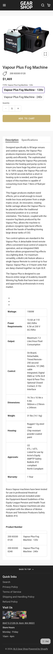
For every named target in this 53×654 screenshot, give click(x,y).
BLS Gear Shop (20, 649)
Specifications (29, 140)
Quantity (6, 103)
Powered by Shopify (38, 649)
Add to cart (26, 118)
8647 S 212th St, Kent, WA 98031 (19, 623)
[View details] (14, 615)
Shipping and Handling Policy (18, 596)
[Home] (26, 5)
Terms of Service (12, 591)
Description (12, 140)
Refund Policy (10, 601)
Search (6, 582)
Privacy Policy (10, 587)
